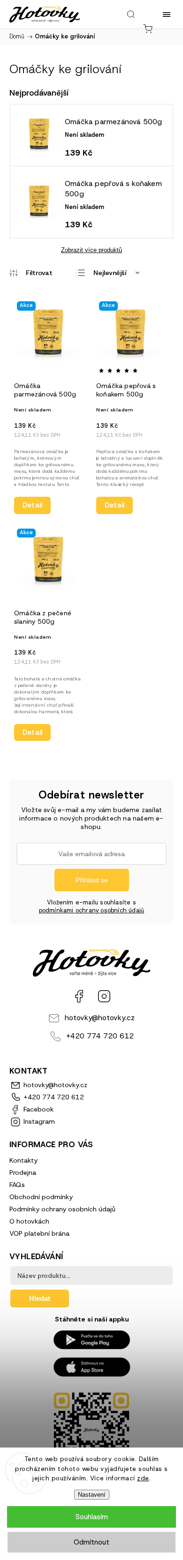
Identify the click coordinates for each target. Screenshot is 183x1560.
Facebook (79, 996)
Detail (32, 505)
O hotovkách (29, 1221)
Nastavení (92, 1494)
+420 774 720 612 (100, 1036)
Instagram (104, 996)
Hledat (39, 1298)
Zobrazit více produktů (91, 250)
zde (143, 1478)
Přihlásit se (92, 880)
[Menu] (166, 14)
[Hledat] (131, 14)
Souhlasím (92, 1517)
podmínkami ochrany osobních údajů (92, 910)
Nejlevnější (109, 273)
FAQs (17, 1184)
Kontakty (23, 1160)
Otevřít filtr (31, 272)
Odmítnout (91, 1542)
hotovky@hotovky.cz (100, 1018)
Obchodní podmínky (41, 1197)
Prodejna (22, 1172)
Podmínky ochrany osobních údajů (62, 1209)
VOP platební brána (39, 1233)
